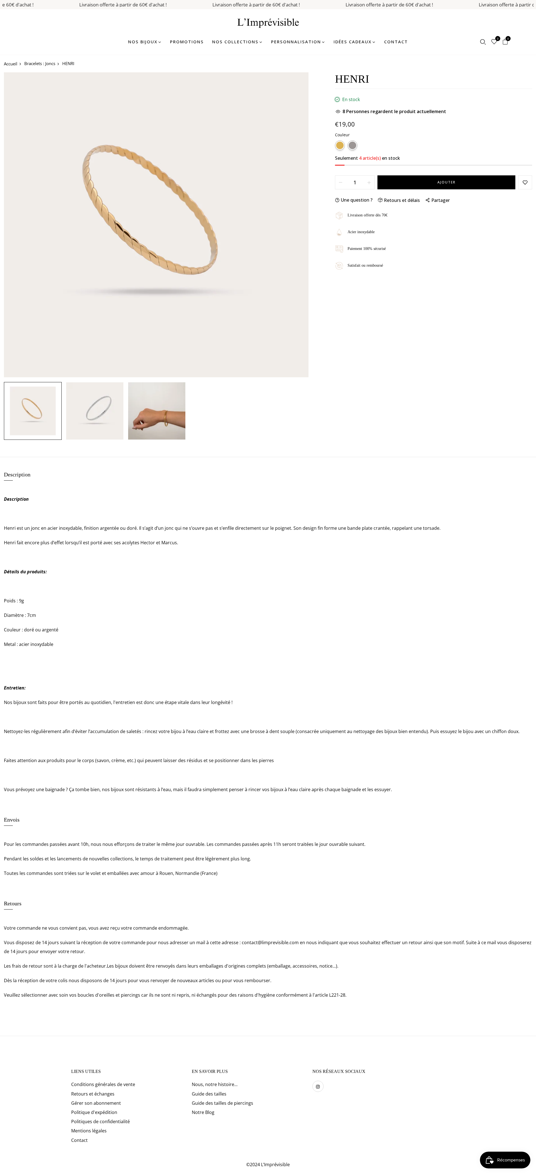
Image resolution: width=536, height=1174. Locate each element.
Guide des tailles (209, 1094)
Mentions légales (89, 1131)
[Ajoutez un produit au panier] (369, 182)
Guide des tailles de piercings (222, 1103)
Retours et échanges (92, 1094)
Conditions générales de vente (103, 1084)
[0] (494, 42)
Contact (79, 1140)
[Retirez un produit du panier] (340, 182)
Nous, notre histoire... (215, 1084)
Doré (340, 145)
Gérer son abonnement (96, 1103)
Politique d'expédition (94, 1112)
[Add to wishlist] (525, 182)
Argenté (352, 145)
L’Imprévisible (275, 1164)
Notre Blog (203, 1112)
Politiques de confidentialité (100, 1121)
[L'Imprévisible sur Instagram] (318, 1086)
